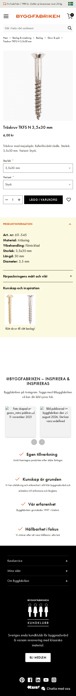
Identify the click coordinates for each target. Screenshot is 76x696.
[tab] (38, 224)
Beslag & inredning (21, 37)
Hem (5, 37)
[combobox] (34, 28)
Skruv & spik (54, 37)
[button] (20, 422)
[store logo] (38, 16)
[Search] (69, 28)
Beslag (39, 37)
